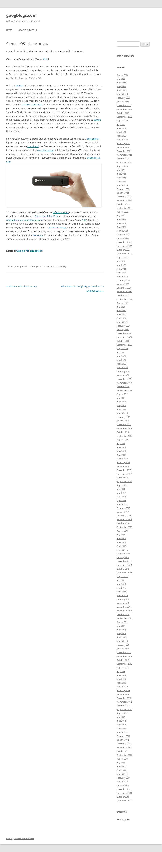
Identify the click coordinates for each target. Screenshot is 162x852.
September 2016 (124, 527)
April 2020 (121, 363)
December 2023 (124, 196)
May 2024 (121, 177)
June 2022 (121, 265)
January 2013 (123, 694)
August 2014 (122, 622)
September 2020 (124, 344)
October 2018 (123, 432)
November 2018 (124, 428)
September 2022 (124, 253)
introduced (33, 146)
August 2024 (122, 166)
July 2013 (121, 671)
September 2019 (124, 390)
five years (38, 235)
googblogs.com (21, 15)
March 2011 (122, 774)
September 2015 (124, 572)
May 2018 (121, 451)
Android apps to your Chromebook (24, 219)
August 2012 (122, 713)
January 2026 (123, 101)
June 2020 (121, 356)
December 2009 (124, 789)
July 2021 (121, 306)
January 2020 (123, 375)
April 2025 (121, 135)
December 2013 (124, 652)
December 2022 (124, 242)
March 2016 (122, 549)
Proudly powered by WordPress (20, 838)
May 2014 (121, 633)
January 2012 (123, 739)
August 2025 (122, 120)
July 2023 (121, 215)
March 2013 (122, 686)
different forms (61, 212)
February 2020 (123, 371)
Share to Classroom (32, 104)
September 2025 (124, 116)
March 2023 (122, 230)
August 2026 (122, 75)
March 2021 (122, 322)
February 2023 (123, 234)
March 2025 (122, 139)
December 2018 (124, 424)
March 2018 (122, 458)
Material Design (57, 227)
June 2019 (121, 401)
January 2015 (123, 603)
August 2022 (122, 257)
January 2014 (123, 648)
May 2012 (121, 724)
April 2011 (121, 770)
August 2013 (122, 667)
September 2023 (124, 208)
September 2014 (124, 618)
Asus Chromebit (45, 150)
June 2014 (121, 629)
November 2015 (124, 565)
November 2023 (124, 200)
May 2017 (121, 496)
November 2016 (124, 519)
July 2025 (121, 124)
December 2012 (124, 698)
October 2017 (123, 477)
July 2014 (121, 625)
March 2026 (122, 94)
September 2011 (124, 755)
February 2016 (123, 553)
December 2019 (124, 378)
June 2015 (121, 584)
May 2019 (121, 405)
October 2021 (123, 295)
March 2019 (122, 413)
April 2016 (121, 546)
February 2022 (123, 280)
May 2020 (121, 359)
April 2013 (121, 682)
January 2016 (123, 557)
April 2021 (121, 318)
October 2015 (123, 568)
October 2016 (123, 523)
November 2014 (124, 610)
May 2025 (121, 132)
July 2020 (121, 352)
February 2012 (123, 736)
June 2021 (121, 310)
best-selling (93, 138)
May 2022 (121, 268)
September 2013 (124, 663)
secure (97, 119)
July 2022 (121, 261)
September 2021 (124, 299)
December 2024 (124, 151)
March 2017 (122, 504)
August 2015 (122, 576)
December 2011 (124, 743)
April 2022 (121, 272)
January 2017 (123, 511)
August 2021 (122, 303)
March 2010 (122, 781)
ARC (84, 219)
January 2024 (123, 192)
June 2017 (121, 492)
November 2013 (124, 656)
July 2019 (121, 397)
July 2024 (121, 170)
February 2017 (123, 508)
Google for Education (29, 250)
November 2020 (124, 337)
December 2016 (124, 515)
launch (19, 85)
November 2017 (124, 473)
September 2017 (124, 481)
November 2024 (124, 154)
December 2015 (124, 561)
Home (9, 30)
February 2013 (123, 690)
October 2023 (123, 204)
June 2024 (121, 173)
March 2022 (122, 276)
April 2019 (121, 409)
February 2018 (123, 462)
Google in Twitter (27, 30)
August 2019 (122, 394)
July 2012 (121, 717)
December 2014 (124, 606)
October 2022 (123, 249)
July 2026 (121, 78)
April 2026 (121, 90)
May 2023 (121, 223)
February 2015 (123, 599)
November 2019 (124, 382)
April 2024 (121, 181)
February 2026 (123, 97)
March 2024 (122, 185)
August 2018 (122, 439)
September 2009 (124, 800)
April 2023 (121, 227)
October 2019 (123, 386)
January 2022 (123, 284)
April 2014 (121, 637)
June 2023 (121, 219)
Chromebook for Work (46, 216)
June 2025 (121, 128)
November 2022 (124, 246)
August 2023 (122, 211)
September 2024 (124, 162)
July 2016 (121, 534)
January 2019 (123, 420)
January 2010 (123, 785)
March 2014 (122, 641)
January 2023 (123, 238)
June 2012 (121, 720)
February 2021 (123, 325)
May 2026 (121, 86)
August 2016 (122, 530)
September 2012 (124, 709)
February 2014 (123, 644)
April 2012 (121, 728)
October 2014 (123, 614)
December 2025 (124, 105)
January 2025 (123, 147)
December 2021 (124, 287)
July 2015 (121, 580)
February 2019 (123, 416)
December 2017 (124, 470)
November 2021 (124, 291)
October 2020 (123, 341)
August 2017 (122, 485)
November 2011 (124, 747)
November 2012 (124, 701)
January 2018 (123, 466)
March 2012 (122, 732)
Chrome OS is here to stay (21, 286)
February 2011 (123, 777)
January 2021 (123, 329)
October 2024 (123, 158)
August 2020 (122, 348)
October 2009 (123, 796)
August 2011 (122, 758)
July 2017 (121, 489)
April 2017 (121, 500)
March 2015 (122, 595)
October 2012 (123, 705)
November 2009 (124, 793)
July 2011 (121, 762)
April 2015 (121, 591)
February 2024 (123, 189)
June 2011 (121, 766)
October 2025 (123, 113)
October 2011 (123, 751)
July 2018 (121, 443)
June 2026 (121, 82)
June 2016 (121, 538)
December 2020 (124, 333)
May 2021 (121, 314)
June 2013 (121, 675)
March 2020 (122, 367)
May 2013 (121, 679)
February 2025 (123, 143)
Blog (45, 58)
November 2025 (124, 109)
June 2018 (121, 447)
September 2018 (124, 435)
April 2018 (121, 454)
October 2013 (123, 660)
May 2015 (121, 587)
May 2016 (121, 542)
